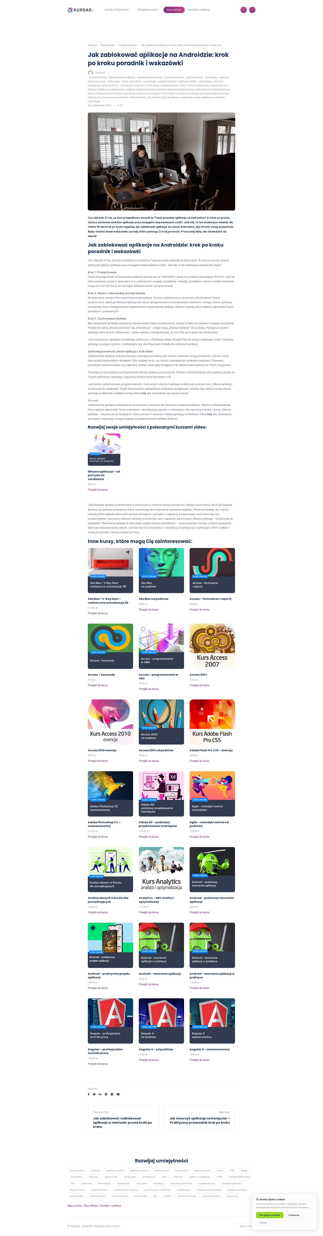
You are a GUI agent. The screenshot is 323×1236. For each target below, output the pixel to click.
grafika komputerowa (199, 1177)
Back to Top (246, 1226)
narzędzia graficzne (231, 1183)
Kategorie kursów (148, 9)
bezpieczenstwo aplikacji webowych (128, 89)
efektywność (149, 1177)
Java (72, 1183)
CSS (232, 1170)
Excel (164, 1177)
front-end (178, 1177)
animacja (95, 1170)
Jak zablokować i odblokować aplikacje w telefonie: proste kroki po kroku (122, 1122)
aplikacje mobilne (115, 1170)
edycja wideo (110, 1177)
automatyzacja (161, 1170)
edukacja (93, 1177)
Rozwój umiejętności (117, 9)
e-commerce (76, 1177)
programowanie (99, 1190)
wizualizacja (232, 1196)
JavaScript (86, 1183)
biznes (220, 1170)
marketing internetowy (181, 1183)
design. (244, 1170)
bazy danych (181, 1170)
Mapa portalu (75, 1205)
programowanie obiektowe (157, 1190)
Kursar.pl (100, 72)
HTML (219, 1177)
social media (140, 1196)
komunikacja (104, 1183)
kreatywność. (123, 1183)
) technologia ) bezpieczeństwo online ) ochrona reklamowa (177, 85)
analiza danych (77, 1170)
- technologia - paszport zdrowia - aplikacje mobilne (169, 81)
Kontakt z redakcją (199, 9)
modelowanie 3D (207, 1183)
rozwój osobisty (120, 1196)
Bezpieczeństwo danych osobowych (116, 93)
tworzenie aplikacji (186, 1196)
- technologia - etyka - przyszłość (123, 81)
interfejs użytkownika (239, 1177)
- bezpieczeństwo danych (121, 77)
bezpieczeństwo (202, 1170)
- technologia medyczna (132, 85)
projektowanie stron (237, 1190)
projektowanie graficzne (209, 1190)
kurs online (142, 1183)
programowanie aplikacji (125, 1190)
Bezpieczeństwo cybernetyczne (194, 89)
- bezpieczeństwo (97, 77)
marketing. (159, 1183)
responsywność (97, 1196)
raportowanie (76, 1196)
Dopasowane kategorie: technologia (155, 93)
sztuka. (167, 1196)
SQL (155, 1196)
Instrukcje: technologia (187, 93)
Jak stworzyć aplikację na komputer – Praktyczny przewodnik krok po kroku (199, 1120)
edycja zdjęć (130, 1177)
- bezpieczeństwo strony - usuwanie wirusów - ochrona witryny (169, 77)
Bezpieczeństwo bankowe (162, 89)
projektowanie (184, 1190)
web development (211, 1196)
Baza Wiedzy (91, 1205)
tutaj (143, 393)
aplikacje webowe (139, 1170)
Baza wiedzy (174, 9)
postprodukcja (77, 1190)
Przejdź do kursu (98, 489)
